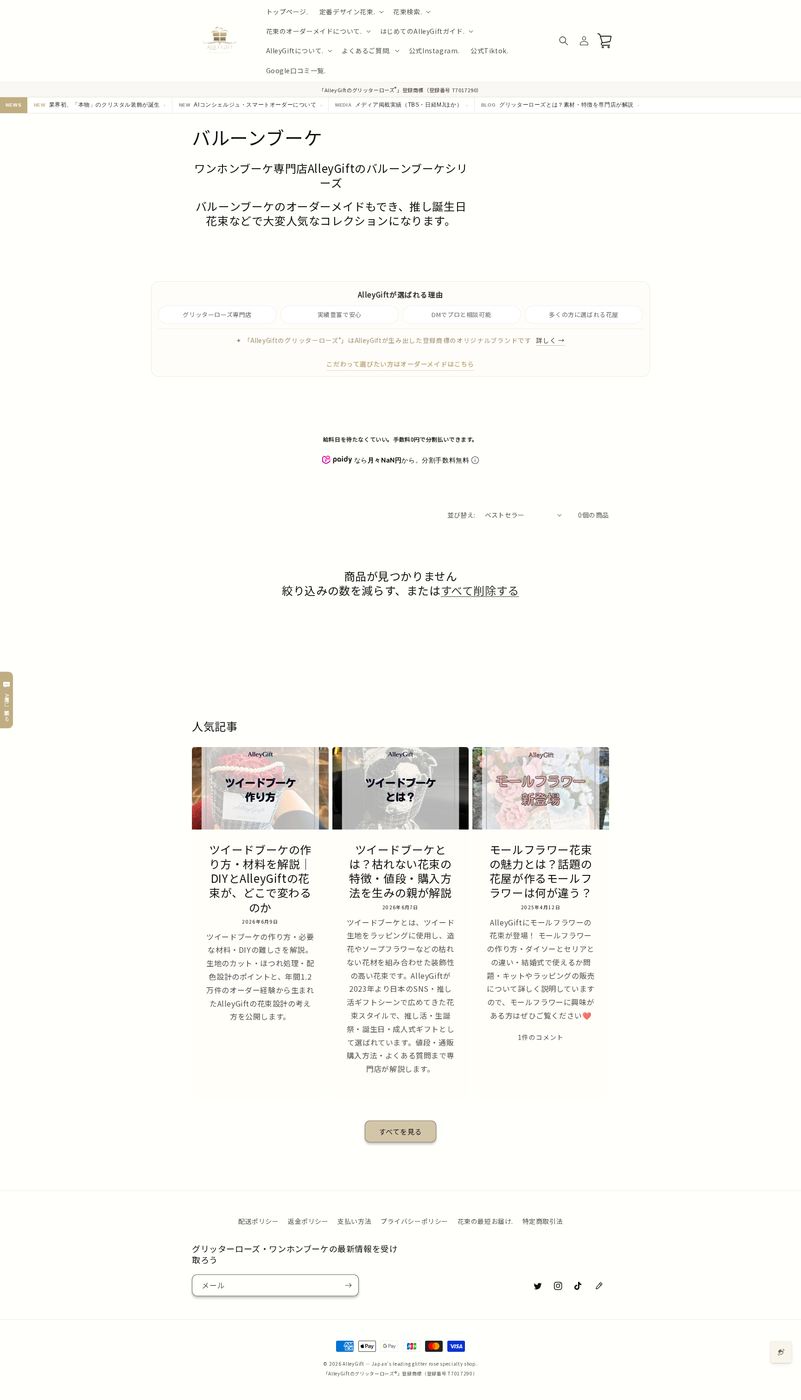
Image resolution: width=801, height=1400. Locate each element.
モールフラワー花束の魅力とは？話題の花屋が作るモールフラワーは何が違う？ (541, 871)
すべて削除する (480, 590)
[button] (351, 11)
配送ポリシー (258, 1221)
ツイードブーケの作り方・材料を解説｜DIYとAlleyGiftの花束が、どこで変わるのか (260, 878)
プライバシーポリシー (414, 1221)
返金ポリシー (308, 1221)
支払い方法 (354, 1221)
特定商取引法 (542, 1221)
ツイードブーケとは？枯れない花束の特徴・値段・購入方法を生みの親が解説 (400, 871)
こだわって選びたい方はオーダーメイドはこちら (400, 363)
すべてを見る (400, 1131)
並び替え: (461, 514)
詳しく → (550, 340)
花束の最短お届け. (485, 1221)
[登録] (348, 1285)
